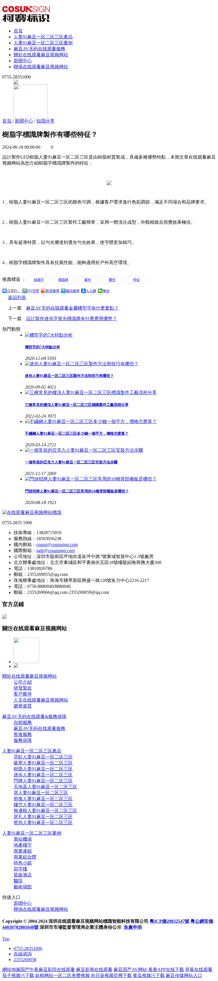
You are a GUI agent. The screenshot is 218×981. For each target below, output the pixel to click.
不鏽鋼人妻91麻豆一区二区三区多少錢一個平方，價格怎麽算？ (77, 433)
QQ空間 (33, 291)
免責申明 (133, 927)
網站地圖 (11, 969)
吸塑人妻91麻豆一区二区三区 (43, 762)
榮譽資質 (23, 706)
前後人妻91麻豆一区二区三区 (43, 798)
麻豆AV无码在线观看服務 (39, 48)
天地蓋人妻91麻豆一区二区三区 (45, 786)
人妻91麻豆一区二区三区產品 (43, 36)
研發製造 (23, 688)
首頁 (18, 30)
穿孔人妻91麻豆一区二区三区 (43, 816)
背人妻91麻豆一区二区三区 (41, 792)
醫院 (18, 880)
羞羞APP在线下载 (166, 969)
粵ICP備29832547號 (169, 921)
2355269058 (25, 959)
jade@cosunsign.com (55, 550)
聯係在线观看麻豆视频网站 (41, 66)
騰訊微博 (72, 291)
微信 (106, 291)
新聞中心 (23, 60)
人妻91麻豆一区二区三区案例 (43, 42)
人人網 (91, 291)
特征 (136, 280)
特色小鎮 (23, 862)
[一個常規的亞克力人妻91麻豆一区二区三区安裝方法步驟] (120, 450)
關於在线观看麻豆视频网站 (41, 54)
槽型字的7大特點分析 (42, 347)
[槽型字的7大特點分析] (120, 335)
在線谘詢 (23, 953)
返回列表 (17, 297)
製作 (87, 280)
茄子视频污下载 (18, 975)
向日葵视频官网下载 (111, 975)
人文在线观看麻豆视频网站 (41, 700)
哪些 (112, 280)
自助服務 (23, 722)
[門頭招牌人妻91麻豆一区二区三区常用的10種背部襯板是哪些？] (120, 479)
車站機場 (23, 839)
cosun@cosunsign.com (57, 544)
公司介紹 (23, 682)
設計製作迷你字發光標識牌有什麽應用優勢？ (71, 318)
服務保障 (23, 740)
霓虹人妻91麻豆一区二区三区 (43, 756)
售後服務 (23, 734)
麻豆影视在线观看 (94, 969)
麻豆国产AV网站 (130, 969)
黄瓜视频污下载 (149, 975)
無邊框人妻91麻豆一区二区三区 (45, 810)
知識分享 (45, 121)
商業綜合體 (25, 857)
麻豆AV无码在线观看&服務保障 (34, 716)
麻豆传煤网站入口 (184, 975)
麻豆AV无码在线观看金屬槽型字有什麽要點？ (72, 308)
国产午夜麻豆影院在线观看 (47, 969)
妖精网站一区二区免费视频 (62, 975)
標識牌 (63, 280)
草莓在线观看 (198, 969)
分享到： (14, 291)
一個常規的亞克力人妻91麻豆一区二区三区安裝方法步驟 (71, 462)
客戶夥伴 (23, 694)
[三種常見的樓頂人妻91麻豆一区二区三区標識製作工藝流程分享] (120, 393)
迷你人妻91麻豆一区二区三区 (43, 774)
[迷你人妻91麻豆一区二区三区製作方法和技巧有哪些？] (120, 364)
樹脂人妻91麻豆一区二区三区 (43, 768)
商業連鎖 (23, 851)
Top (5, 938)
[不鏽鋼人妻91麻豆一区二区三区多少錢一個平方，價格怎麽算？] (120, 422)
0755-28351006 (28, 948)
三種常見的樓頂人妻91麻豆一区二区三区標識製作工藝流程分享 (77, 405)
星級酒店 (23, 874)
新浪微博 (52, 291)
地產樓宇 (23, 845)
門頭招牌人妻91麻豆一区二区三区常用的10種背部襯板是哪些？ (77, 491)
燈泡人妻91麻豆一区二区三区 (43, 822)
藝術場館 (23, 886)
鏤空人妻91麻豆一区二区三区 (43, 804)
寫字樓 (20, 868)
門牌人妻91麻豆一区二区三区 (43, 780)
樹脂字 (39, 280)
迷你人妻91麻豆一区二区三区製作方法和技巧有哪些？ (69, 376)
